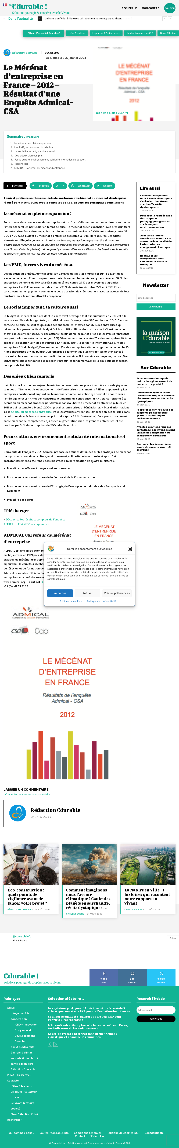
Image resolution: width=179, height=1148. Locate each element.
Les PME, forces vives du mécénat (34, 147)
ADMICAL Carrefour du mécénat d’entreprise (39, 167)
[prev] (164, 18)
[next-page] (55, 1044)
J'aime (104, 970)
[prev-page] (50, 1044)
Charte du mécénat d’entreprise (31, 412)
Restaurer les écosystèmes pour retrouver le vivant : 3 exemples (153, 260)
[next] (170, 18)
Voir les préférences (117, 593)
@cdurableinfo (22, 936)
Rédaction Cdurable (24, 52)
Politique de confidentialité (102, 601)
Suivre (173, 938)
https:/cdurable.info (41, 817)
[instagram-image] (11, 957)
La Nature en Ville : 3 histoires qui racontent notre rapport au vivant (147, 896)
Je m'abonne (155, 306)
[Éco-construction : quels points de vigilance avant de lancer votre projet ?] (31, 864)
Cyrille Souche (75, 913)
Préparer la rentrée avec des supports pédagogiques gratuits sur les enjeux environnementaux (156, 221)
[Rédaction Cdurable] (7, 52)
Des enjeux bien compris (28, 155)
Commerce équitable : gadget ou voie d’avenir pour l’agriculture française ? (84, 1018)
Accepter (60, 593)
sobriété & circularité (112, 113)
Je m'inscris (156, 1018)
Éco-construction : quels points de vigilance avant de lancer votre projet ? (154, 381)
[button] (130, 549)
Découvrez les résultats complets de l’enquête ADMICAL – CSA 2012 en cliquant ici (34, 521)
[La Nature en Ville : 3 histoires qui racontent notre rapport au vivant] (148, 864)
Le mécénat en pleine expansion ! (33, 143)
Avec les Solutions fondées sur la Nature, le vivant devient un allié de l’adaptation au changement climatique (156, 241)
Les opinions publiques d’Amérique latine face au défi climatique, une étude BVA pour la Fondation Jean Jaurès (89, 1009)
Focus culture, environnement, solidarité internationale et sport (50, 159)
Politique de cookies (71, 601)
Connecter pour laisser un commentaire (27, 794)
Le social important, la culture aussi (35, 151)
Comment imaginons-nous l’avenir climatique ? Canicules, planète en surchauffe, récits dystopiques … (156, 201)
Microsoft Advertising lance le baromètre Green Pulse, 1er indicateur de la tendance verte (88, 1026)
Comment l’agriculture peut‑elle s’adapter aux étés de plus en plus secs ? (87, 18)
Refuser (87, 593)
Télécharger (21, 163)
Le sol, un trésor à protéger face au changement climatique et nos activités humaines (82, 1035)
